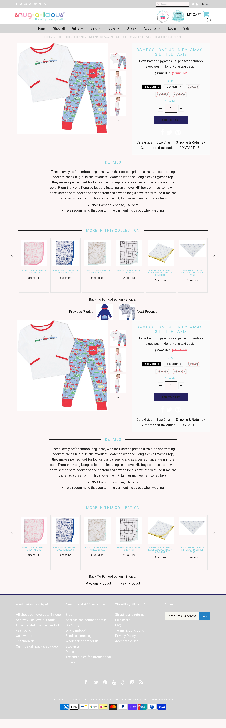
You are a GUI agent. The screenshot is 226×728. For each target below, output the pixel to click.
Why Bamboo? (76, 630)
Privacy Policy (125, 636)
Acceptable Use (126, 641)
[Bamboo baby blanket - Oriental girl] (34, 265)
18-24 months (174, 87)
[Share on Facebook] (162, 134)
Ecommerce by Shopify (160, 700)
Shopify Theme (99, 700)
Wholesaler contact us (82, 641)
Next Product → (149, 312)
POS (139, 700)
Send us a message (79, 636)
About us (150, 28)
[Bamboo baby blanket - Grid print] (129, 265)
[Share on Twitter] (169, 134)
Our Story (72, 625)
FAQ (118, 625)
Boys (111, 28)
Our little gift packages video (37, 646)
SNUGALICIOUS (81, 700)
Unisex (131, 28)
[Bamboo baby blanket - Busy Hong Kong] (65, 265)
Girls (93, 28)
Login (172, 28)
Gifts (75, 28)
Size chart (122, 620)
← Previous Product (80, 312)
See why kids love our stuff (35, 620)
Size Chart (164, 142)
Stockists (73, 646)
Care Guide (144, 142)
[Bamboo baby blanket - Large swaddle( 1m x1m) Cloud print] (161, 265)
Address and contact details (86, 620)
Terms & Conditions (129, 630)
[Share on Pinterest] (178, 134)
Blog (69, 615)
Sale (186, 28)
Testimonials (25, 641)
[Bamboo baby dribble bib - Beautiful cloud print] (192, 256)
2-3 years (193, 87)
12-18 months (151, 87)
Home (41, 28)
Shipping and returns (129, 615)
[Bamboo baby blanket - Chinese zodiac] (97, 265)
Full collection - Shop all (69, 37)
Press (70, 652)
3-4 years (162, 94)
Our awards (24, 636)
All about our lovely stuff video (38, 615)
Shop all (59, 28)
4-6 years (179, 94)
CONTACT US (190, 148)
